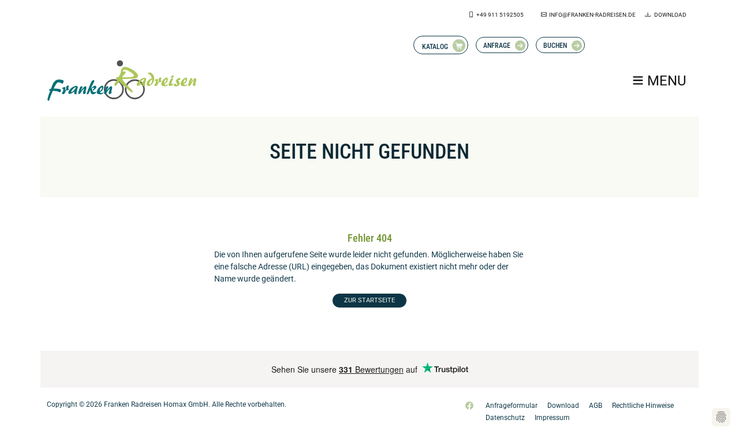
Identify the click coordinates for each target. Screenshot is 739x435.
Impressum (552, 418)
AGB (595, 406)
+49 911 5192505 (500, 15)
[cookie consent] (721, 417)
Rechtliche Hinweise (643, 406)
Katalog (435, 47)
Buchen (555, 46)
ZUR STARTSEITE (369, 300)
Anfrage (496, 46)
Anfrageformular (512, 406)
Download (669, 15)
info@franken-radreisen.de (592, 15)
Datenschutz (505, 418)
